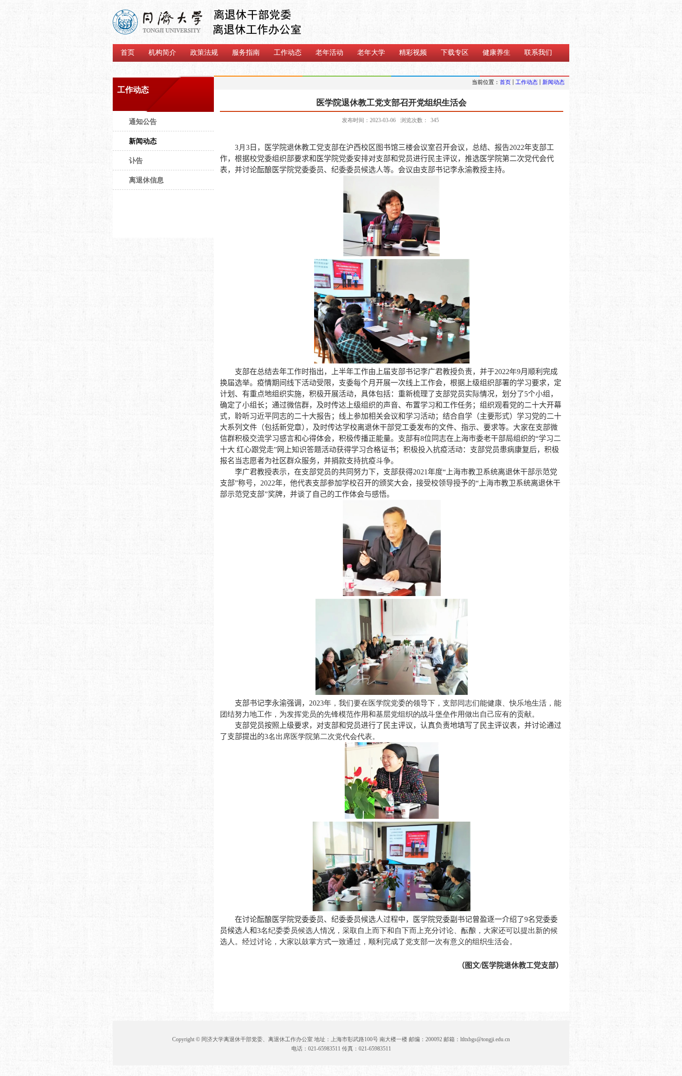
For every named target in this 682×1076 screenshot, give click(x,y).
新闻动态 (553, 82)
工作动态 (526, 82)
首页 (505, 82)
